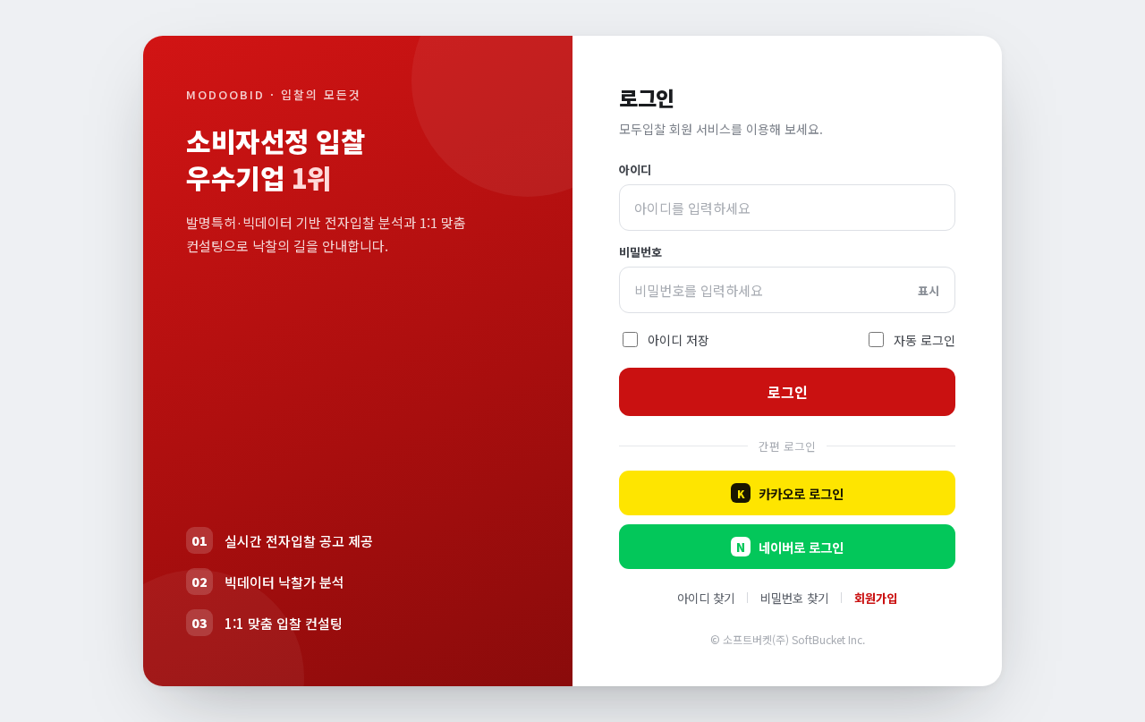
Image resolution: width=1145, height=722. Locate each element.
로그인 (788, 392)
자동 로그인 (924, 340)
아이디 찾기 (705, 598)
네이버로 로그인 (790, 547)
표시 (928, 290)
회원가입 (875, 598)
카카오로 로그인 (790, 493)
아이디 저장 (678, 340)
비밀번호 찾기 (794, 598)
